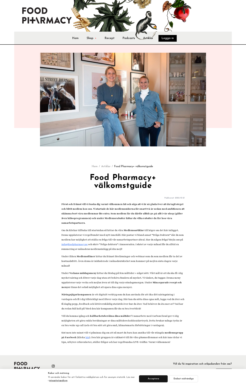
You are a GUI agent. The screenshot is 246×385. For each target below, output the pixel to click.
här (87, 337)
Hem (75, 38)
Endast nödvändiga (184, 378)
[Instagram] (53, 366)
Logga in (167, 38)
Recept (109, 38)
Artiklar (148, 38)
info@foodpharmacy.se (74, 244)
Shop (92, 38)
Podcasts (128, 38)
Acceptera (153, 378)
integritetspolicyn (58, 380)
